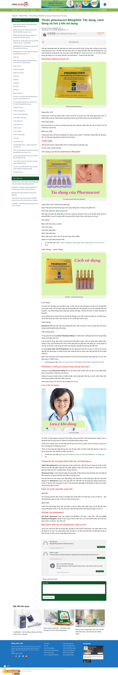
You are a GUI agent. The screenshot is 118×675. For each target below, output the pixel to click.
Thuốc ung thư (17, 131)
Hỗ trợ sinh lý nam (18, 72)
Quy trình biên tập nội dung (51, 650)
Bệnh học (16, 57)
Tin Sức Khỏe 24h (24, 10)
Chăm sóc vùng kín (18, 69)
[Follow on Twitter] (103, 10)
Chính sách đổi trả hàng (69, 648)
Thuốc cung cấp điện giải (20, 114)
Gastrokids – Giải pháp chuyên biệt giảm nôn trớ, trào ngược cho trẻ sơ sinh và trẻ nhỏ (24, 188)
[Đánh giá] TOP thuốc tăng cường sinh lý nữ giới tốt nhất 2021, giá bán (25, 36)
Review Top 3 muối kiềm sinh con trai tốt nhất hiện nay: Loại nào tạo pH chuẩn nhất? (89, 632)
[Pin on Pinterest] (52, 33)
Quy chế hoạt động (49, 648)
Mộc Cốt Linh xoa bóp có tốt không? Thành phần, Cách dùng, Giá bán (81, 362)
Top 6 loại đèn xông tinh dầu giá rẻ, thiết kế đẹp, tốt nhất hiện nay (25, 157)
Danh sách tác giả (49, 652)
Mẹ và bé (16, 86)
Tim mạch (16, 138)
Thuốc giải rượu (18, 124)
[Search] (105, 4)
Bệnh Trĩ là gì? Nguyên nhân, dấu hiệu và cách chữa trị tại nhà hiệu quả (25, 61)
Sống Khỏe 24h (90, 53)
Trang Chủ (14, 10)
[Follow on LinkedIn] (23, 656)
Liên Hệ (77, 10)
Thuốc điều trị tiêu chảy (20, 117)
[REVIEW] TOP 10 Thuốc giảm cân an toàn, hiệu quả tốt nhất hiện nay (25, 47)
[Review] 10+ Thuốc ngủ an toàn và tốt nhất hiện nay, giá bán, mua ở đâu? (25, 42)
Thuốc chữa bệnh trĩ (19, 111)
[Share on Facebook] (48, 33)
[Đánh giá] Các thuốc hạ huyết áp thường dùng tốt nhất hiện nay (25, 25)
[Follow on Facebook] (99, 10)
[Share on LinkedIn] (54, 33)
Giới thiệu (46, 643)
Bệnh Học (33, 10)
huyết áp (15, 79)
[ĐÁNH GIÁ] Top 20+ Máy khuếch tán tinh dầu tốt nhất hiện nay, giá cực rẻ (25, 31)
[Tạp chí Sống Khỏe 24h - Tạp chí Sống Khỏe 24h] (20, 4)
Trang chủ (14, 15)
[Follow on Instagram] (16, 656)
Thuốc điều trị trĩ (17, 121)
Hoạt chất (16, 76)
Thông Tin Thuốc (43, 10)
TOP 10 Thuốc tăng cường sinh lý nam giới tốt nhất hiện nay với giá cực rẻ (25, 151)
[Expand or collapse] (104, 42)
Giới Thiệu (70, 10)
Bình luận (101, 547)
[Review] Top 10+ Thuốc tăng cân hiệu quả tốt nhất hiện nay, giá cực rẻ (25, 52)
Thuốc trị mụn (17, 128)
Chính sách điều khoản (69, 645)
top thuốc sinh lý (18, 172)
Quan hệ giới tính (18, 93)
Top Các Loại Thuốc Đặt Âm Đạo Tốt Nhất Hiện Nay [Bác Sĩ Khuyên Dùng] (25, 167)
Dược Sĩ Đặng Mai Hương (64, 33)
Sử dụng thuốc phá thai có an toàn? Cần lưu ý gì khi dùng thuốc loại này (24, 103)
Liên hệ (46, 645)
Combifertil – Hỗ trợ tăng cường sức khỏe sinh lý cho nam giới (25, 204)
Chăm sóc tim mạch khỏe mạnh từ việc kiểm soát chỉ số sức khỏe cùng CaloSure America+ (25, 199)
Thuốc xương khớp (18, 134)
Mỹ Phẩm (16, 89)
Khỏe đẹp (54, 10)
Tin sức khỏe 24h (18, 141)
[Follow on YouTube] (105, 10)
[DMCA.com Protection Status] (40, 674)
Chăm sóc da (17, 66)
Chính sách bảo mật (68, 643)
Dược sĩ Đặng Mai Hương (51, 654)
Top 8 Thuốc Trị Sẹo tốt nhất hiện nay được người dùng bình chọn (25, 162)
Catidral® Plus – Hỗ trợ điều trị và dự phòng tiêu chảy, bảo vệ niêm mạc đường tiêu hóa (25, 183)
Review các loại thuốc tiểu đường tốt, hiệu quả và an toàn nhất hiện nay (25, 97)
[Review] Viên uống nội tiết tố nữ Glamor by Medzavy (24, 194)
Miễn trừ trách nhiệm (68, 652)
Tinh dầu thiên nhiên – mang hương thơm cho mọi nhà (25, 146)
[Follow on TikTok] (101, 10)
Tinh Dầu (61, 10)
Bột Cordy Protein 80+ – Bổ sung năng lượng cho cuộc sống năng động (57, 629)
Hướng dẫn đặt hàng (68, 654)
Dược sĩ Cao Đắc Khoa (63, 564)
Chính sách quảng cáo (69, 650)
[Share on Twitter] (50, 33)
